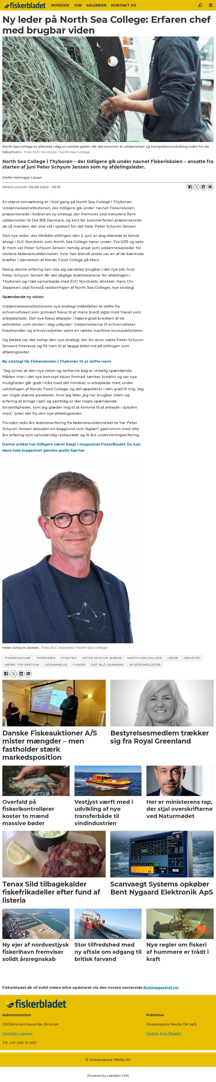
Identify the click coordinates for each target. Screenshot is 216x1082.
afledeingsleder (145, 664)
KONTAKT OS (123, 5)
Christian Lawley (17, 1033)
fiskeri (79, 664)
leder (172, 658)
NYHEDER (60, 5)
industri (192, 658)
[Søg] (200, 5)
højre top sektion (22, 664)
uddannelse (56, 664)
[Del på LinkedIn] (203, 187)
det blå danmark (107, 664)
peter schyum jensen (102, 658)
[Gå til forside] (24, 5)
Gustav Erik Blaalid (163, 1033)
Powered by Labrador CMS (108, 1076)
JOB (78, 5)
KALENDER (96, 5)
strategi (69, 658)
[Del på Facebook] (190, 187)
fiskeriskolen (18, 658)
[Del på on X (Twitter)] (196, 187)
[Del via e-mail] (210, 187)
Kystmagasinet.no (160, 987)
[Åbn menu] (211, 5)
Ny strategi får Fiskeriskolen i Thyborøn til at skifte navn (56, 361)
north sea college (144, 658)
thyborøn (45, 658)
